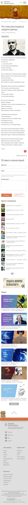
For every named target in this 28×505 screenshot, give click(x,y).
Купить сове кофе (8, 474)
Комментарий (5, 179)
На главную (4, 21)
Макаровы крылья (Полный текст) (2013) (15, 268)
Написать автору (7, 476)
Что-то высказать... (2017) (12, 228)
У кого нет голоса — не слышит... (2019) (16, 259)
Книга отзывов (21, 458)
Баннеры (5, 484)
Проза (5, 452)
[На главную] (2, 2)
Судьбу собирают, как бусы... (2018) (15, 223)
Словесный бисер (8, 458)
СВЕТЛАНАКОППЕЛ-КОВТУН (9, 3)
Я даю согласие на (19, 195)
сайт (26, 495)
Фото (18, 454)
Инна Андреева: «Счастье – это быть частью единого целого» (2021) (15, 255)
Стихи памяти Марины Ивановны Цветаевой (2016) (15, 264)
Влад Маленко (5, 36)
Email (2, 170)
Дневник (7, 465)
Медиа (19, 452)
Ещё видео (14, 404)
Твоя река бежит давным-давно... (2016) (14, 246)
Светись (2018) (10, 219)
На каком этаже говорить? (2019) (14, 214)
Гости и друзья (12, 21)
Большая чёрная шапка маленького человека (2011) (15, 241)
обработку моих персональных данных (19, 195)
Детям (5, 460)
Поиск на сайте (7, 478)
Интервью (6, 463)
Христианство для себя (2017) (14, 205)
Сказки (5, 454)
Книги (5, 450)
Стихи (4, 456)
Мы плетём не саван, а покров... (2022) (16, 232)
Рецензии (19, 450)
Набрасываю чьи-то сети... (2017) (14, 210)
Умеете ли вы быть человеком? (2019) (16, 250)
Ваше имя (3, 165)
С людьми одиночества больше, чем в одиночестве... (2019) (16, 237)
